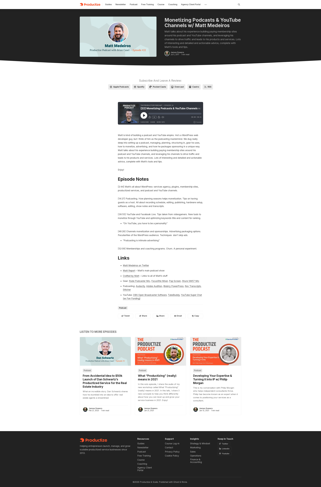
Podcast (122, 308)
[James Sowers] (167, 53)
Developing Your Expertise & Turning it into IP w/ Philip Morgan (212, 379)
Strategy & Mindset (200, 443)
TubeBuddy (174, 295)
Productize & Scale (149, 482)
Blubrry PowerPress (173, 286)
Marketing (195, 447)
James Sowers (177, 52)
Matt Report (129, 270)
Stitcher (127, 289)
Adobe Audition (154, 286)
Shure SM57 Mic (190, 281)
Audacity (140, 286)
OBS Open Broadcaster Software (150, 295)
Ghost (176, 482)
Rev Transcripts (193, 286)
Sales (193, 451)
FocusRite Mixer (159, 281)
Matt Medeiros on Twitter (136, 265)
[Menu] (205, 4)
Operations (195, 455)
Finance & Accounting (196, 460)
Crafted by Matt (131, 276)
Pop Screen (175, 281)
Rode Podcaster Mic (139, 281)
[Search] (239, 4)
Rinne (184, 482)
